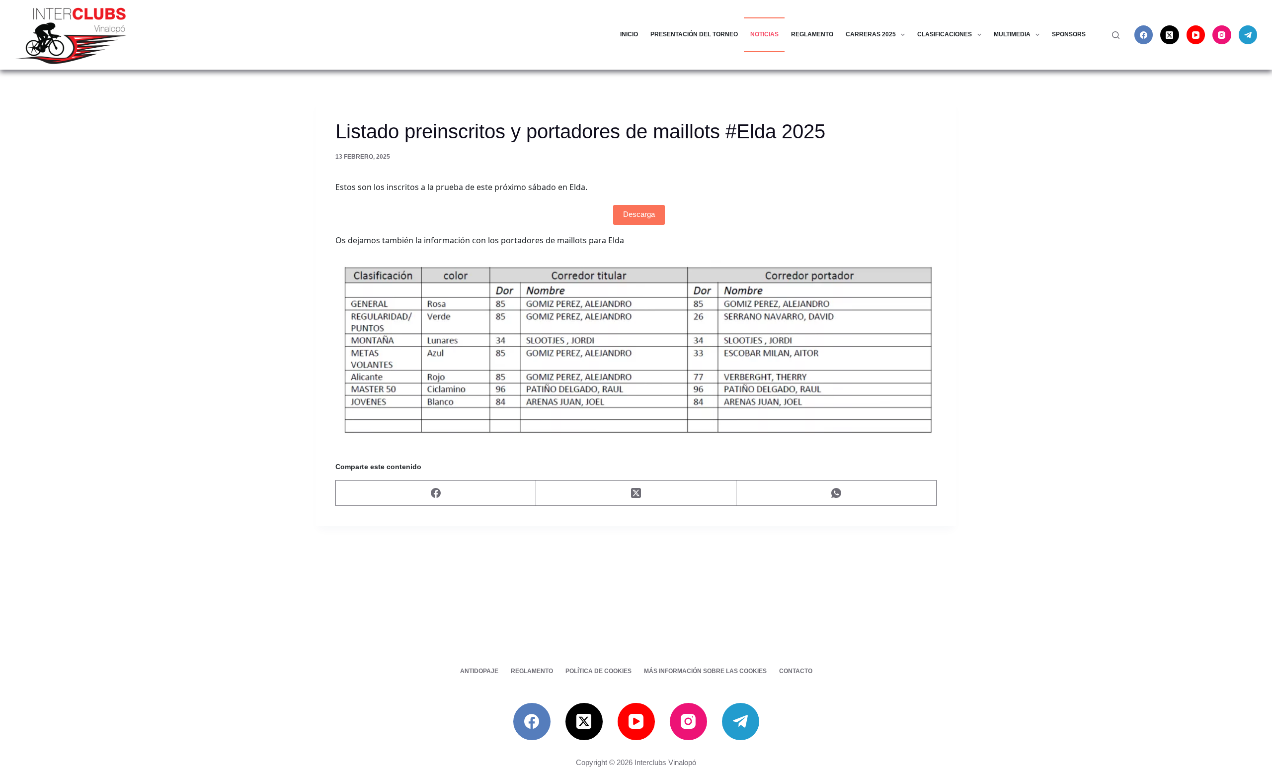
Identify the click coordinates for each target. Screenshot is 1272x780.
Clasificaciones (944, 34)
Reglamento (812, 34)
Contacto (795, 671)
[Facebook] (1143, 34)
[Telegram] (1248, 34)
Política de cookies (598, 671)
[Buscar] (1115, 35)
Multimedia (1012, 34)
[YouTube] (1196, 34)
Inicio (629, 34)
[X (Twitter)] (1169, 34)
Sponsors (1069, 34)
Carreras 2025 (871, 34)
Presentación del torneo (694, 34)
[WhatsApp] (836, 493)
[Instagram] (1221, 34)
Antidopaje (479, 671)
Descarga (639, 214)
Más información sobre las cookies (705, 671)
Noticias (764, 34)
